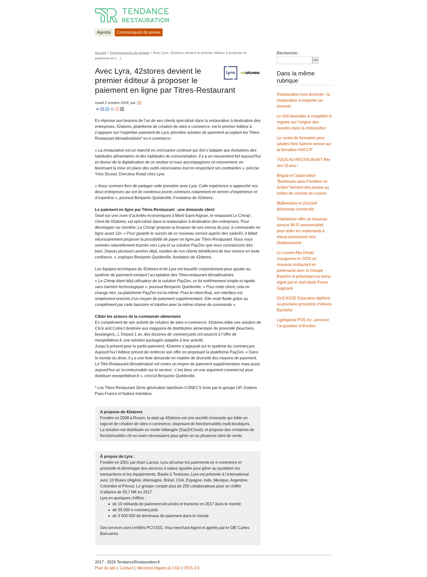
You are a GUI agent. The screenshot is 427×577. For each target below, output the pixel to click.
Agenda (104, 32)
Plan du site (105, 568)
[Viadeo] (117, 109)
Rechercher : (288, 53)
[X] (122, 109)
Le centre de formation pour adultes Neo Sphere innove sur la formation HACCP (304, 144)
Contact (126, 568)
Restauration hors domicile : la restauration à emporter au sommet (303, 100)
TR (139, 103)
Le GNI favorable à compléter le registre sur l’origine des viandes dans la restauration (304, 122)
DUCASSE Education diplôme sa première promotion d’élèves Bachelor (304, 304)
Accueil (100, 53)
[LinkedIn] (107, 109)
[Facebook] (102, 109)
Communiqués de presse (139, 32)
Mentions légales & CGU (159, 568)
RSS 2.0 (192, 568)
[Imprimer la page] (112, 109)
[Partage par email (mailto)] (97, 109)
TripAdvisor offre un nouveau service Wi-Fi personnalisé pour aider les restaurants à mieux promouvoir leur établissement (302, 231)
